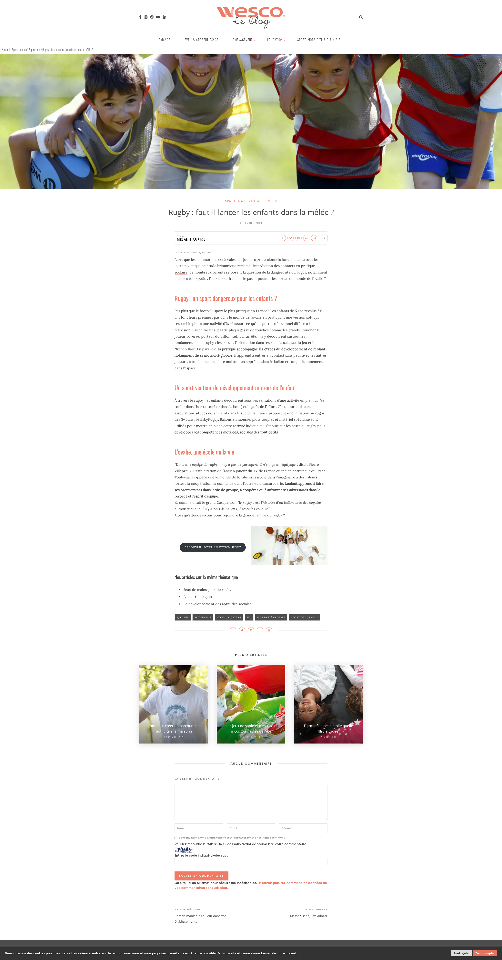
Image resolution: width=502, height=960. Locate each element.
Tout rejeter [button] (462, 953)
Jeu (249, 617)
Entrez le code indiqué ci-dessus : (201, 855)
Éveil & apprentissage (201, 39)
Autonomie (203, 617)
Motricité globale (271, 617)
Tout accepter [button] (485, 953)
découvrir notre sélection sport (213, 547)
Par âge (164, 39)
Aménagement (243, 39)
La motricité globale (200, 596)
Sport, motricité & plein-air (318, 39)
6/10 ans (183, 617)
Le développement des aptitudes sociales (217, 604)
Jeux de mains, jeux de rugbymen (211, 589)
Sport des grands (304, 617)
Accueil (6, 49)
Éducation (275, 39)
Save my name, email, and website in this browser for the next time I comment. (232, 838)
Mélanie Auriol (191, 239)
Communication (229, 617)
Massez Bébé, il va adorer (308, 916)
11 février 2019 (251, 223)
